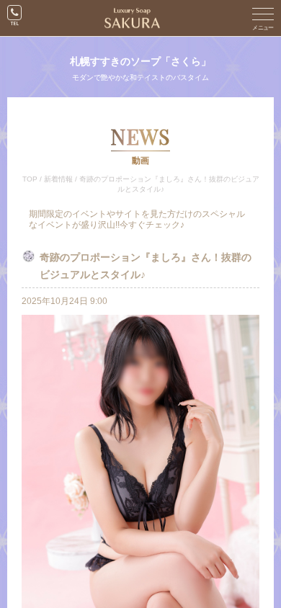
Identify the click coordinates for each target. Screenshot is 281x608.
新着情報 (58, 179)
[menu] (263, 18)
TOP (29, 179)
